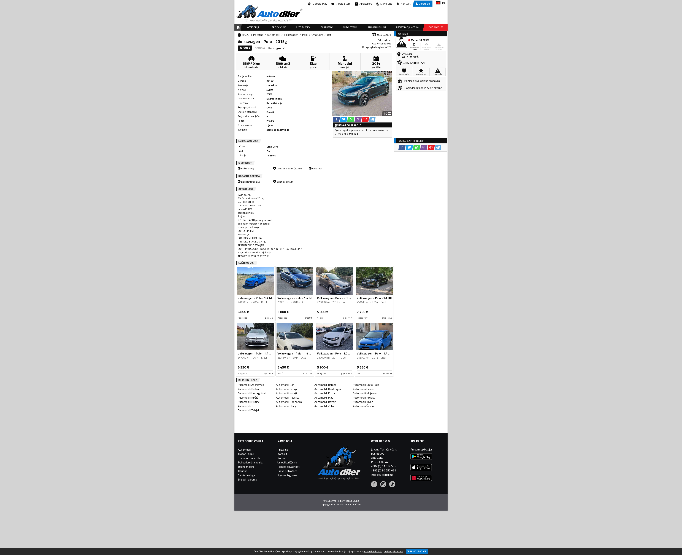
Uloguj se (424, 3)
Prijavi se (282, 449)
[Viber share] (358, 119)
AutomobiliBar (285, 385)
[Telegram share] (372, 119)
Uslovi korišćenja (287, 462)
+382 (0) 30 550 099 (383, 470)
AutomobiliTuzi (247, 406)
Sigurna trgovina (287, 475)
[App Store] (421, 467)
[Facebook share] (336, 119)
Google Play (319, 3)
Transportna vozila (249, 458)
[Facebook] (374, 484)
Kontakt (406, 3)
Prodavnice (279, 27)
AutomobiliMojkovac (365, 393)
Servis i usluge (246, 475)
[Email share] (365, 119)
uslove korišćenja (373, 551)
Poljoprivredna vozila (250, 462)
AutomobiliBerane (325, 385)
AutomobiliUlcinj (286, 406)
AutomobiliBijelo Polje (366, 385)
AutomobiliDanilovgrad (328, 389)
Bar (329, 35)
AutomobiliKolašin (287, 393)
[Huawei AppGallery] (421, 478)
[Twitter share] (344, 119)
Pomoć (281, 458)
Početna (258, 35)
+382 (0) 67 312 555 (383, 466)
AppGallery (365, 3)
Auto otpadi (350, 27)
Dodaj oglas (436, 27)
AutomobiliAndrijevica (251, 385)
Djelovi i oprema (247, 479)
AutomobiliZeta (324, 406)
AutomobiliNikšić (248, 397)
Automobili (273, 35)
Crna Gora (317, 35)
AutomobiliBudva (248, 389)
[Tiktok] (392, 484)
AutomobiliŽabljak (248, 410)
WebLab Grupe (351, 501)
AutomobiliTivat (363, 402)
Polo (305, 35)
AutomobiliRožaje (325, 402)
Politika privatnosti (288, 467)
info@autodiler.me (382, 475)
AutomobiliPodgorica (289, 402)
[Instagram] (383, 484)
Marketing (386, 3)
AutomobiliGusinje (364, 389)
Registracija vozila (407, 27)
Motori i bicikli (246, 454)
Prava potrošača (287, 471)
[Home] (237, 27)
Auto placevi (303, 27)
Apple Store (343, 3)
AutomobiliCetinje (287, 389)
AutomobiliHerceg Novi (252, 393)
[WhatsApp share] (351, 119)
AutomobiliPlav (323, 397)
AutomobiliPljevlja (364, 397)
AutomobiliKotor (324, 393)
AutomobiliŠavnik (363, 406)
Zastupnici (327, 27)
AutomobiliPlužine (249, 402)
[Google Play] (421, 457)
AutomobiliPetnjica (287, 397)
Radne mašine (246, 467)
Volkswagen (291, 35)
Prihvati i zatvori (417, 551)
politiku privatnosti (393, 551)
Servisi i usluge (377, 27)
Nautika (242, 471)
